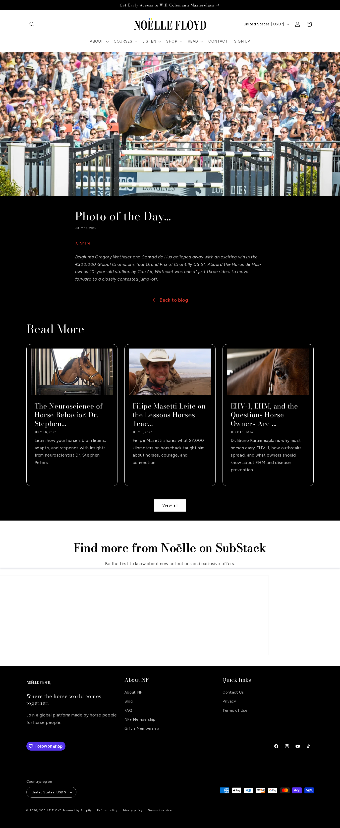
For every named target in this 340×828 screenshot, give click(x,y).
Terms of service (160, 810)
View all (169, 505)
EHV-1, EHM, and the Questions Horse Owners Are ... (264, 415)
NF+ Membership (140, 719)
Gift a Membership (141, 728)
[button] (32, 24)
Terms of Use (235, 710)
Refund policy (107, 810)
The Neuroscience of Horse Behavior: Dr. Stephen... (68, 415)
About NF (133, 692)
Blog (128, 701)
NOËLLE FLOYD (50, 810)
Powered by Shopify (77, 810)
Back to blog (174, 300)
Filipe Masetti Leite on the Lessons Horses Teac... (169, 415)
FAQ (128, 710)
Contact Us (233, 692)
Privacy (229, 701)
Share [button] (85, 243)
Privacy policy (132, 810)
